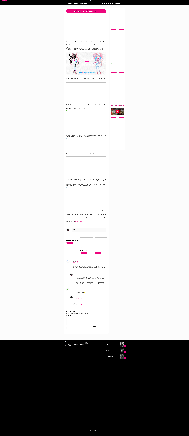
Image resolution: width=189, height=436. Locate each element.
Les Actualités (70, 3)
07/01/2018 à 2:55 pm (79, 298)
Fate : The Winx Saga (116, 3)
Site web (94, 326)
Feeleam (74, 229)
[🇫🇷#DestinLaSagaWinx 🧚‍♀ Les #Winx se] (88, 357)
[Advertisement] (117, 46)
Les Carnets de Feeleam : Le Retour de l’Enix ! (85, 249)
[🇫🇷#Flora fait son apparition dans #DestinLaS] (88, 396)
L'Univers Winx (76, 3)
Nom (67, 326)
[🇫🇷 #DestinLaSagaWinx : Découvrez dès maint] (101, 358)
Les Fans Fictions (83, 3)
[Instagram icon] (94, 432)
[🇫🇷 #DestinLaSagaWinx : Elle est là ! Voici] (95, 363)
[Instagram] (184, 0)
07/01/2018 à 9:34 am (75, 291)
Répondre (103, 261)
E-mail (81, 326)
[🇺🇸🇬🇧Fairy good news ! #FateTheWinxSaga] (101, 404)
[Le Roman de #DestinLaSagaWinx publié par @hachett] (95, 392)
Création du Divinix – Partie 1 (72, 240)
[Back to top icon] (187, 434)
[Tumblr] (185, 0)
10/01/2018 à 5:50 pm (75, 262)
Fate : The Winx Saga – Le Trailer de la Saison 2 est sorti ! (17, 0)
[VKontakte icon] (96, 432)
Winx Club (103, 3)
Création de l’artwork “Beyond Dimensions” (100, 249)
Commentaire (68, 315)
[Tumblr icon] (95, 432)
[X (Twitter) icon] (93, 432)
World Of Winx (108, 3)
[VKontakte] (186, 0)
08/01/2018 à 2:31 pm (82, 305)
